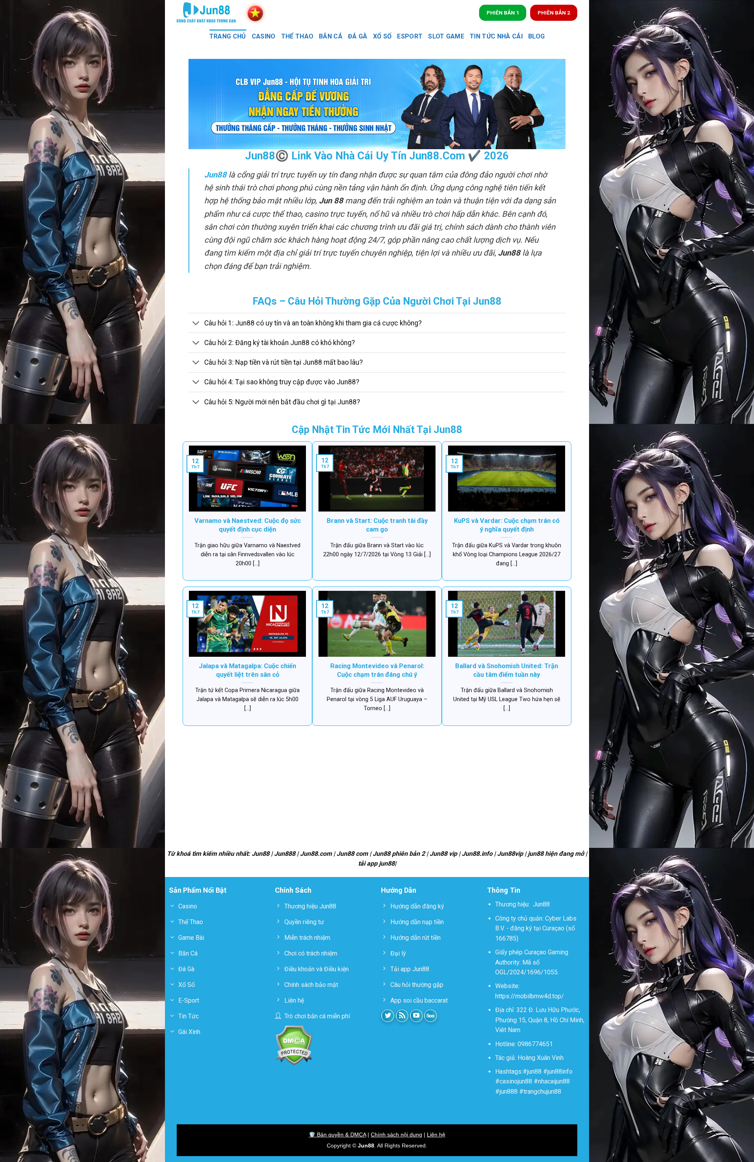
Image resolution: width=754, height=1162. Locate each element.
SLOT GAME (446, 36)
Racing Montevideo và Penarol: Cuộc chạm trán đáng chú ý (377, 670)
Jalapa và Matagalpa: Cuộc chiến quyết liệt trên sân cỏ (247, 670)
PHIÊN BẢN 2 (554, 12)
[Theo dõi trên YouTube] (416, 1015)
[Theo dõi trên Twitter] (387, 1015)
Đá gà (358, 36)
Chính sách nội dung (396, 1134)
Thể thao (297, 36)
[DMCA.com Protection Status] (294, 1045)
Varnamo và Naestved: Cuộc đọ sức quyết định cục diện (247, 525)
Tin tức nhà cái (496, 36)
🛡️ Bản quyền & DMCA (337, 1134)
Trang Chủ (227, 36)
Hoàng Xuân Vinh (541, 1058)
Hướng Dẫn (398, 890)
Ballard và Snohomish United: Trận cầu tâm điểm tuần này (506, 670)
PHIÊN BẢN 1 (503, 12)
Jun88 (541, 904)
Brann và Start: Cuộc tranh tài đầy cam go (377, 525)
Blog (536, 36)
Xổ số (382, 36)
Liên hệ (436, 1134)
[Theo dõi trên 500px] (430, 1015)
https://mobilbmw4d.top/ (529, 996)
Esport (410, 36)
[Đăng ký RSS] (402, 1015)
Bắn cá (330, 36)
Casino (264, 36)
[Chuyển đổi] (196, 323)
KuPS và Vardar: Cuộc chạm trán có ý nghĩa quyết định (507, 525)
